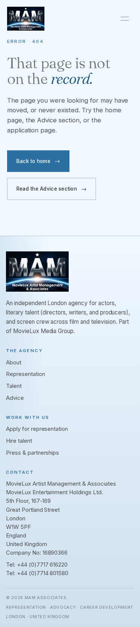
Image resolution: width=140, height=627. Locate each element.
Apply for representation (37, 429)
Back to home (33, 161)
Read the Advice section (46, 189)
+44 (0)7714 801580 (42, 573)
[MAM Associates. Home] (25, 19)
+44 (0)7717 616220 (42, 564)
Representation (25, 374)
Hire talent (19, 441)
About (13, 362)
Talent (14, 386)
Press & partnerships (32, 452)
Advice (15, 398)
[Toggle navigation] (124, 18)
